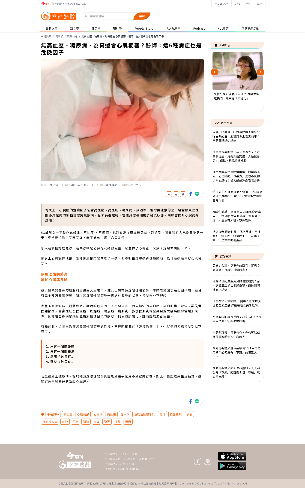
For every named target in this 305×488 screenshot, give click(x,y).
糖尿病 (125, 414)
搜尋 (142, 16)
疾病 (189, 414)
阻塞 (76, 421)
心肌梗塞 (83, 414)
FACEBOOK (221, 3)
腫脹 (107, 421)
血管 (65, 421)
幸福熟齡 (46, 36)
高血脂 (111, 414)
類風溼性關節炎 (144, 414)
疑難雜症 (72, 36)
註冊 (259, 3)
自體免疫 (176, 414)
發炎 (162, 414)
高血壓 (68, 414)
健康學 (59, 36)
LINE (237, 3)
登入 (249, 3)
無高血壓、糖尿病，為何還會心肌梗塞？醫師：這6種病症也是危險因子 (122, 36)
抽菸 (118, 421)
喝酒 (128, 421)
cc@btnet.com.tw (128, 468)
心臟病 (98, 414)
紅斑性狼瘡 (50, 421)
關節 (86, 421)
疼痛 (97, 421)
